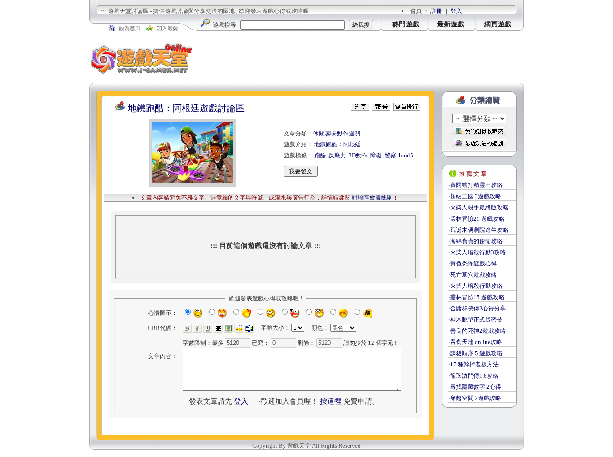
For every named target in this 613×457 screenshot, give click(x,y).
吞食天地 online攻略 (476, 342)
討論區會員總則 (372, 197)
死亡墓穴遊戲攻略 (473, 274)
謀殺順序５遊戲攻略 (476, 353)
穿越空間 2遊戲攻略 (475, 398)
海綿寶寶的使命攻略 (476, 241)
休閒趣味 (324, 133)
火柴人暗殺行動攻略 (476, 286)
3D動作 (358, 155)
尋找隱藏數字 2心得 (475, 386)
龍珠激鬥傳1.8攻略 (474, 375)
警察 (390, 155)
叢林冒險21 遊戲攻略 (477, 218)
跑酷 (320, 155)
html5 (406, 155)
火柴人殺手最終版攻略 (479, 207)
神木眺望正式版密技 (476, 319)
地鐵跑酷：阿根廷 (337, 144)
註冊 (436, 11)
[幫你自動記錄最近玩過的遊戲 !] (479, 143)
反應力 (337, 155)
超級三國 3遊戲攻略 (475, 196)
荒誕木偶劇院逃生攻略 (479, 229)
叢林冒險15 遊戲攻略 (477, 297)
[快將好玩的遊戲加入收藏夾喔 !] (479, 131)
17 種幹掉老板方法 (474, 364)
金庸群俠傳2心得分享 (478, 308)
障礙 (376, 155)
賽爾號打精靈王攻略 (476, 185)
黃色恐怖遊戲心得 (473, 263)
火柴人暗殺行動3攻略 (478, 252)
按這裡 (331, 401)
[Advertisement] (358, 58)
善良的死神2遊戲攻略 (478, 330)
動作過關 (348, 133)
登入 (456, 11)
